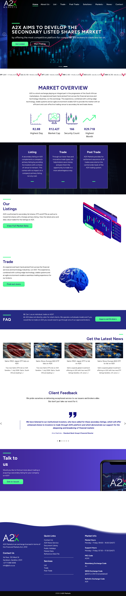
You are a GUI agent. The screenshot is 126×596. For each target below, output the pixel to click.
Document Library (51, 545)
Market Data (49, 551)
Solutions (87, 4)
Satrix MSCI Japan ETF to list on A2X (78, 362)
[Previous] (4, 34)
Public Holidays (50, 548)
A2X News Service (51, 543)
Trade (62, 4)
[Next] (121, 34)
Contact (119, 4)
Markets (99, 4)
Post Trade (74, 4)
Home (35, 4)
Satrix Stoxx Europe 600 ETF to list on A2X (109, 362)
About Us (45, 4)
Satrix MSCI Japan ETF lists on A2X (17, 362)
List (55, 4)
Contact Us (48, 540)
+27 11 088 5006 (9, 563)
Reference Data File (51, 554)
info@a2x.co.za (9, 565)
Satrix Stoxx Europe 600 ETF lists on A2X (47, 362)
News (109, 4)
